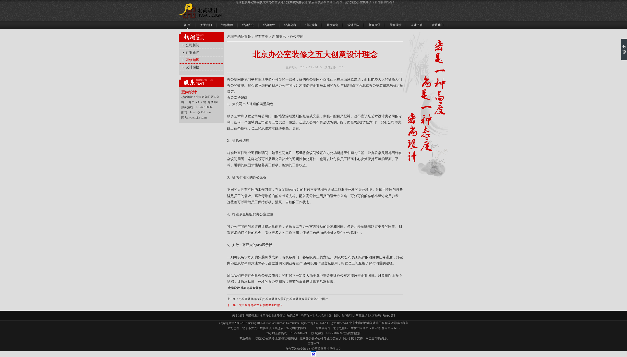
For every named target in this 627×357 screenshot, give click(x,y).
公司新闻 (192, 45)
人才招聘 (375, 315)
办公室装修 (285, 189)
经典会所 (293, 315)
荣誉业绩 (361, 315)
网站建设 (382, 338)
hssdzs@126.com (200, 112)
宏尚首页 (261, 36)
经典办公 (265, 315)
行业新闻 (192, 52)
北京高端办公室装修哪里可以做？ (261, 305)
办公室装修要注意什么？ (325, 348)
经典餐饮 (279, 315)
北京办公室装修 (251, 288)
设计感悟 (192, 67)
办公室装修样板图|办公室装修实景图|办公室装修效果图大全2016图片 (283, 299)
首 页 (187, 25)
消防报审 (307, 315)
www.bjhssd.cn (198, 117)
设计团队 (334, 315)
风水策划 (320, 315)
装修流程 (252, 315)
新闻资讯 (279, 36)
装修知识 (192, 60)
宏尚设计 (234, 288)
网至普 (370, 338)
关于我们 (238, 315)
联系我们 (389, 315)
